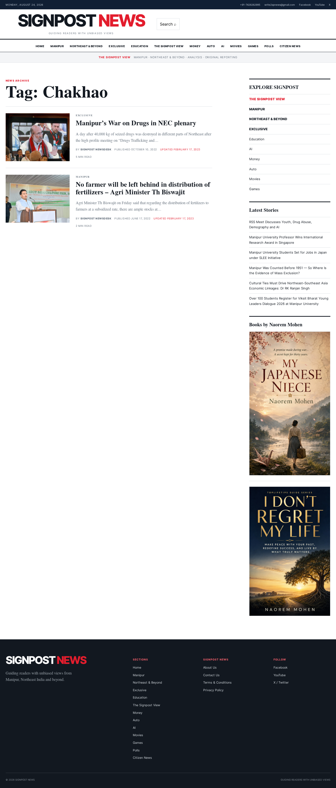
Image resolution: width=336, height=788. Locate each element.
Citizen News (290, 46)
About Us (210, 667)
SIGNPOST (81, 20)
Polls (269, 46)
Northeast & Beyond (86, 46)
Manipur (57, 46)
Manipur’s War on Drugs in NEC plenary (136, 123)
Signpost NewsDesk (95, 149)
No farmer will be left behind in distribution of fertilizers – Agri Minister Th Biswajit (143, 187)
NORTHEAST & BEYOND (268, 119)
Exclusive (117, 46)
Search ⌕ (168, 24)
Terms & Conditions (217, 682)
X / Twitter (281, 682)
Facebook (305, 4)
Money (195, 46)
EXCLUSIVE (258, 129)
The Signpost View (168, 46)
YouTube (320, 4)
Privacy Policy (213, 690)
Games (253, 46)
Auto (211, 46)
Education (139, 46)
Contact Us (211, 675)
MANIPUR (257, 109)
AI (222, 46)
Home (40, 46)
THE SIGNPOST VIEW (267, 99)
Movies (236, 46)
